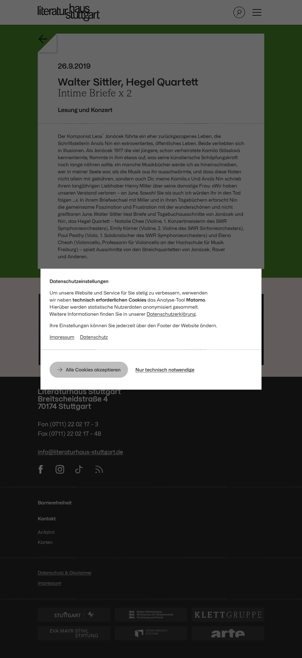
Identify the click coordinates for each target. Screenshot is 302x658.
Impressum (62, 337)
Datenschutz (94, 337)
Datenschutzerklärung (171, 314)
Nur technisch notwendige (164, 369)
